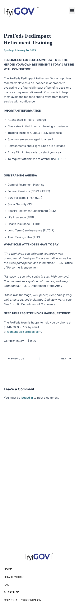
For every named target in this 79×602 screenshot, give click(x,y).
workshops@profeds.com (24, 331)
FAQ (6, 584)
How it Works (14, 577)
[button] (72, 10)
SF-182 (61, 159)
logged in (27, 397)
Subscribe (11, 592)
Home (8, 569)
